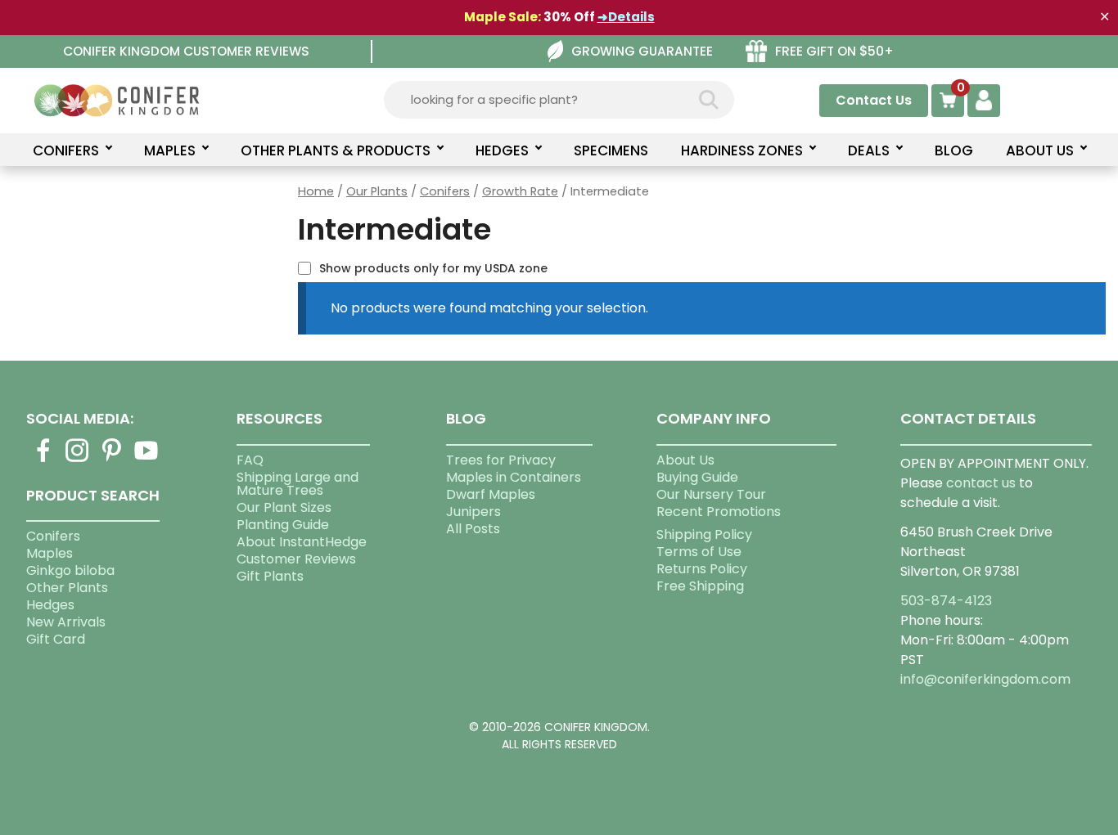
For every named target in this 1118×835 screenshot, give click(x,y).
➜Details (626, 16)
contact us (981, 483)
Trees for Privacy (501, 460)
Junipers (473, 511)
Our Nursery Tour (711, 494)
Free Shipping (700, 586)
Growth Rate (520, 191)
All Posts (473, 528)
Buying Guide (697, 477)
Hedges (50, 604)
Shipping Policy (704, 534)
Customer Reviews (296, 559)
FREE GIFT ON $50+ (834, 51)
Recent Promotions (718, 511)
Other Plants (67, 587)
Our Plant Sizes (284, 507)
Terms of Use (699, 551)
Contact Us (874, 100)
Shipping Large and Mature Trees (297, 484)
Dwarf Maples (490, 494)
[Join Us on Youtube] (146, 460)
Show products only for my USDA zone (433, 268)
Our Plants (377, 191)
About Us (685, 460)
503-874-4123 (946, 600)
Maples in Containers (513, 477)
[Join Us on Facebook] (43, 460)
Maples (49, 553)
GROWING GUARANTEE (642, 51)
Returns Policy (701, 568)
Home (316, 191)
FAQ (250, 460)
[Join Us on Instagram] (78, 460)
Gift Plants (270, 576)
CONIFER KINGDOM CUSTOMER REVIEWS (186, 51)
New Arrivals (66, 622)
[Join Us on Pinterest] (112, 460)
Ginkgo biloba (70, 570)
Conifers (445, 191)
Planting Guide (283, 524)
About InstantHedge (302, 541)
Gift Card (55, 639)
